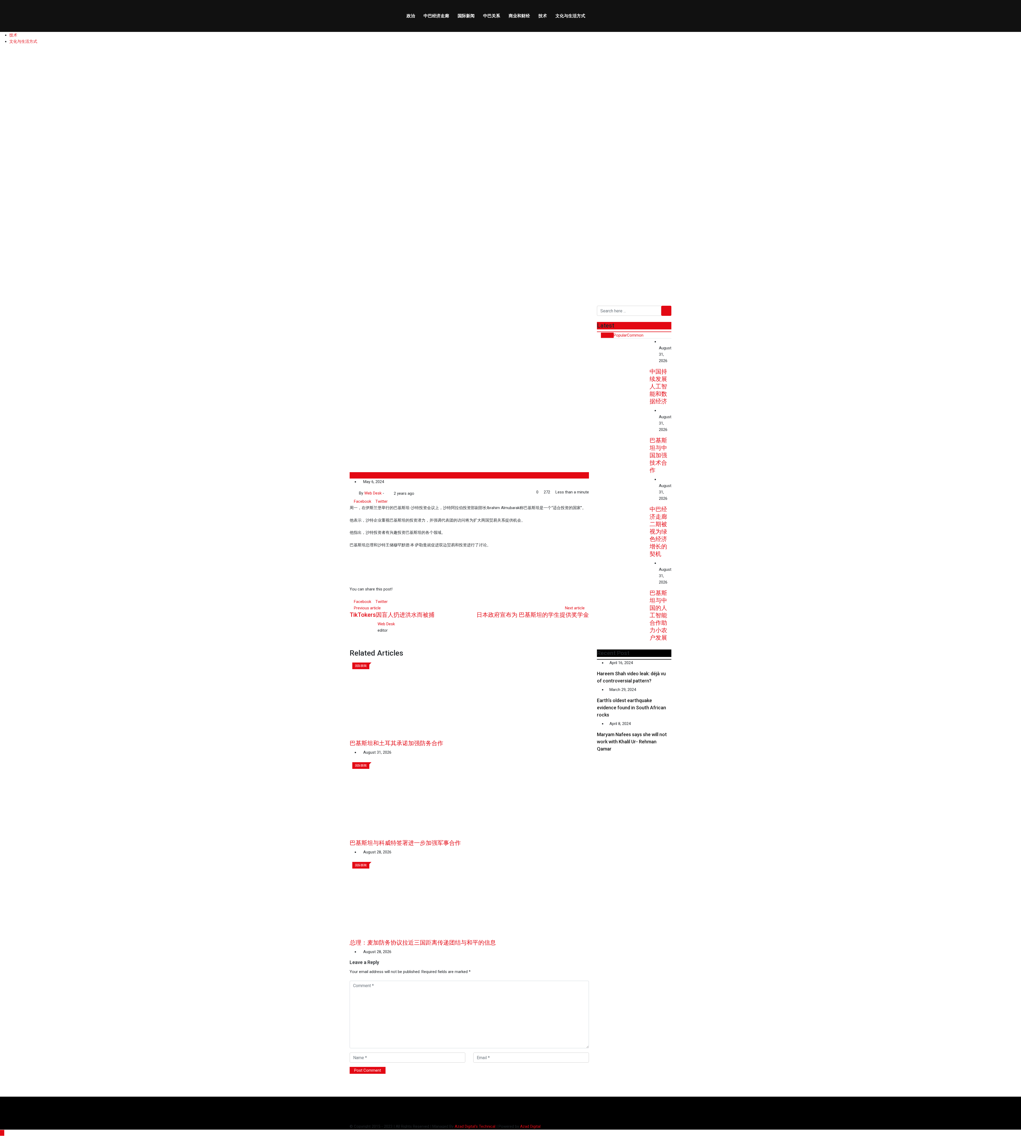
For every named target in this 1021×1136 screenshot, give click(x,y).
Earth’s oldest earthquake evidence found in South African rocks (631, 708)
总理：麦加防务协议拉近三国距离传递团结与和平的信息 (423, 942)
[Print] (397, 501)
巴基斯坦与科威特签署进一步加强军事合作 (405, 843)
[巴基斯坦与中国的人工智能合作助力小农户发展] (623, 581)
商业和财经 (519, 15)
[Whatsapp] (390, 501)
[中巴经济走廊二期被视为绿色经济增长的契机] (623, 497)
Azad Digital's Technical (475, 1126)
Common (635, 335)
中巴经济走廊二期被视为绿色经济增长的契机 (658, 531)
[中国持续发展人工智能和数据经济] (623, 359)
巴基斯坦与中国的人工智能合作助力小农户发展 (658, 615)
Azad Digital (530, 1126)
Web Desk (386, 624)
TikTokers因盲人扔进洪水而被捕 (392, 614)
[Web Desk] (386, 493)
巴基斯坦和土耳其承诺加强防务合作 (396, 743)
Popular (620, 335)
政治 (411, 15)
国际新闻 (466, 15)
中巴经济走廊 (436, 15)
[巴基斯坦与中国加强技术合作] (623, 428)
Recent (607, 335)
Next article (575, 608)
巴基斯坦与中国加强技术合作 (658, 455)
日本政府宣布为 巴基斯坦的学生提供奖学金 (532, 614)
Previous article (367, 608)
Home (13, 252)
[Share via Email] (394, 501)
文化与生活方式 (570, 15)
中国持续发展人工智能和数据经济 (658, 386)
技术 (542, 15)
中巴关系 (491, 15)
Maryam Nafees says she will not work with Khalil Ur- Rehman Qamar (632, 742)
